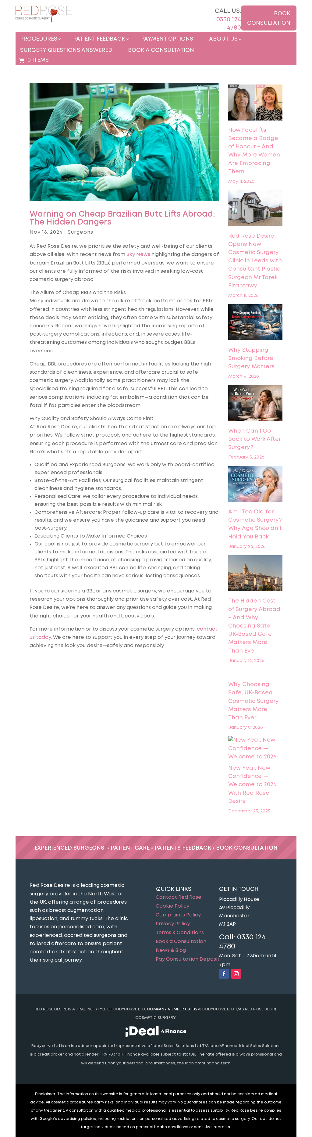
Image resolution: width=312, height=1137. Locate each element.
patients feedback (182, 848)
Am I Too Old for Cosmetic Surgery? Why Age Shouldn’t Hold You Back (255, 524)
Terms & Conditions (180, 933)
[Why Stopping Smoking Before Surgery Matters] (255, 323)
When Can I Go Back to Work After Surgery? (254, 439)
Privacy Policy (173, 924)
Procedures (38, 39)
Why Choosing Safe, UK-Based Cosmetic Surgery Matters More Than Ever (253, 701)
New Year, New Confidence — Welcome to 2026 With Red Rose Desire (252, 785)
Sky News (138, 254)
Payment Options (167, 39)
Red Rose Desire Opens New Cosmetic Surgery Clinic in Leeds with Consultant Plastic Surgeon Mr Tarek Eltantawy (255, 261)
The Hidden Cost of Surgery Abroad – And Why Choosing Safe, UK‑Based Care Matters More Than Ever (254, 626)
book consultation (247, 848)
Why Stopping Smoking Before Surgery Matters (251, 358)
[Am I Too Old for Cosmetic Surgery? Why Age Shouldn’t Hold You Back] (255, 485)
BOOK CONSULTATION (268, 18)
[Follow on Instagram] (236, 974)
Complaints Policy (178, 915)
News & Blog (171, 950)
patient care (130, 848)
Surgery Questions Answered (66, 50)
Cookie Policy (172, 906)
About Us (223, 39)
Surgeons (80, 232)
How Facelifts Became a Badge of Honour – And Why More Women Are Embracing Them (254, 151)
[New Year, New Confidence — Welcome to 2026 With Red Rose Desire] (255, 748)
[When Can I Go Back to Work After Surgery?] (255, 404)
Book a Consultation (161, 50)
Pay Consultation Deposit (188, 959)
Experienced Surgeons (69, 848)
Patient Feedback (99, 39)
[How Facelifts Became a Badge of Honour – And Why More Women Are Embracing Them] (255, 104)
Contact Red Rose (178, 897)
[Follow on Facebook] (224, 974)
